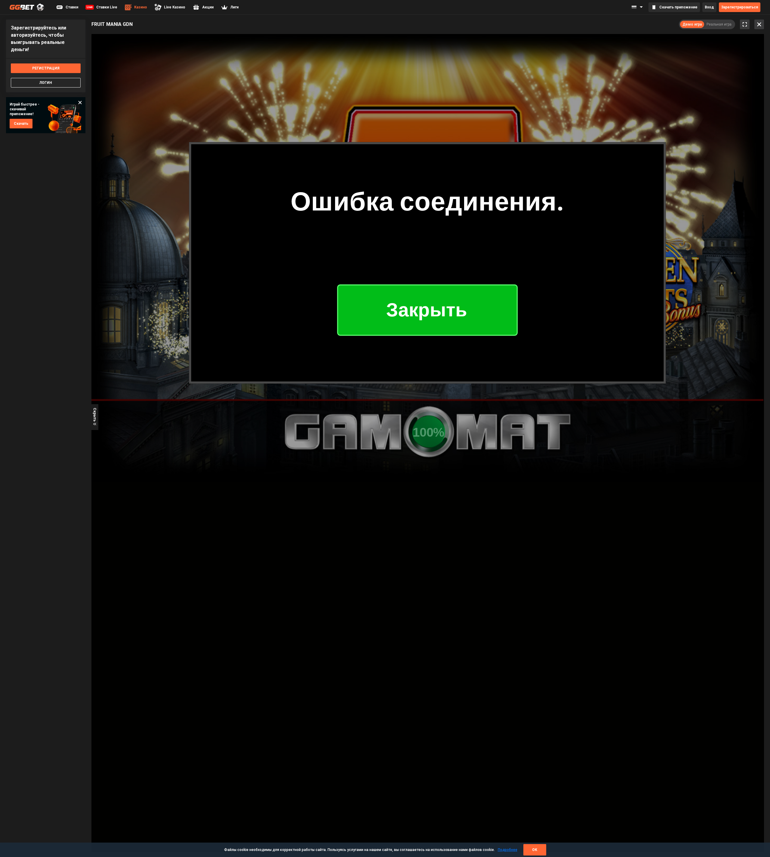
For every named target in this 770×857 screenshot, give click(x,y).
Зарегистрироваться (739, 7)
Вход (709, 7)
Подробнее (507, 850)
